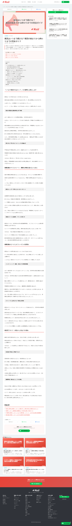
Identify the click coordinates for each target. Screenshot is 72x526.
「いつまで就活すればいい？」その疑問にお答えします (15, 65)
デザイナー (15, 503)
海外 (26, 515)
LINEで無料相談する (25, 430)
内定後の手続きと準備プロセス (12, 81)
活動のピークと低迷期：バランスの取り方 (14, 73)
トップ (4, 6)
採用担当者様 (64, 499)
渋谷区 (26, 499)
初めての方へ (24, 1)
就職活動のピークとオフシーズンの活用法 (13, 74)
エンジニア (15, 502)
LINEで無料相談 (59, 12)
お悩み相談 (49, 506)
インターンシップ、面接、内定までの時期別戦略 (15, 76)
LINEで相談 (66, 1)
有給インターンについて (51, 503)
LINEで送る (25, 9)
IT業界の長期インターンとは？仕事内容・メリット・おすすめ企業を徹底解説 (23, 412)
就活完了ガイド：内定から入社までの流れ (13, 79)
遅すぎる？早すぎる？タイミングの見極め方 (15, 68)
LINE (38, 499)
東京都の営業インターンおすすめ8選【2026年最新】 (18, 415)
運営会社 (4, 500)
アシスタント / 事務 (17, 500)
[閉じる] (70, 522)
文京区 (26, 503)
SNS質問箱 (49, 516)
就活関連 (12, 6)
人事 (14, 506)
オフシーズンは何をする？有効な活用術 (14, 78)
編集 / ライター (16, 499)
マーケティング (16, 497)
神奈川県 (26, 508)
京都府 (26, 512)
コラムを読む (39, 1)
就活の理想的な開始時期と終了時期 (13, 66)
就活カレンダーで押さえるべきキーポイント (15, 71)
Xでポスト (10, 9)
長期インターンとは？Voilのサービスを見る (13, 54)
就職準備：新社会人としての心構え (13, 82)
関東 (26, 496)
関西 (26, 509)
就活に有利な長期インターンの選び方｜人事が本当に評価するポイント (22, 408)
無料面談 (29, 1)
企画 (14, 508)
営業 (14, 496)
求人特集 (49, 502)
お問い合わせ (5, 503)
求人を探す (34, 1)
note (38, 500)
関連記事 (7, 84)
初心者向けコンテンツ (51, 497)
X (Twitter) (39, 496)
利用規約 (4, 499)
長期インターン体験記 (51, 499)
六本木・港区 (27, 505)
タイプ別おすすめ (50, 505)
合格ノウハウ (50, 500)
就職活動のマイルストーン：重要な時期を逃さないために (16, 70)
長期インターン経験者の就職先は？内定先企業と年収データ (19, 410)
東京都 (26, 497)
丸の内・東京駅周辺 (28, 506)
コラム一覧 (8, 6)
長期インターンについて (51, 512)
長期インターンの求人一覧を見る (11, 55)
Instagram (39, 497)
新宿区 (26, 500)
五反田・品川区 (27, 502)
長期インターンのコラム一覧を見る (12, 57)
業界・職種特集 (50, 509)
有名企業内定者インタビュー (52, 517)
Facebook (39, 9)
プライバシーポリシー (6, 497)
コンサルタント (16, 505)
